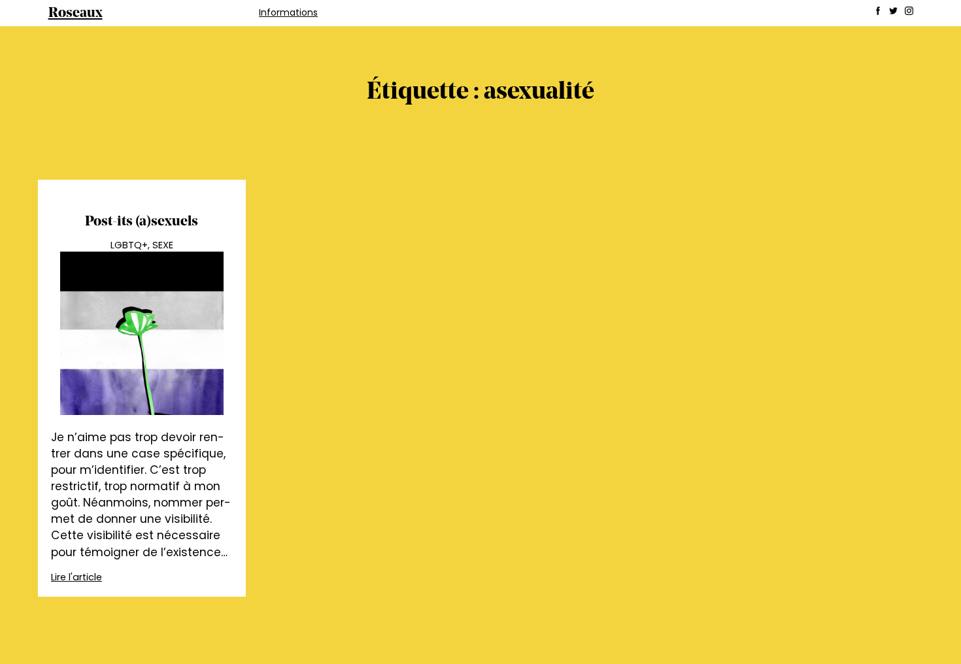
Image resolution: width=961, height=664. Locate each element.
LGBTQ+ (129, 245)
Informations (288, 12)
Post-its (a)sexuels (141, 222)
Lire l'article (76, 577)
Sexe (162, 245)
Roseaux (75, 13)
